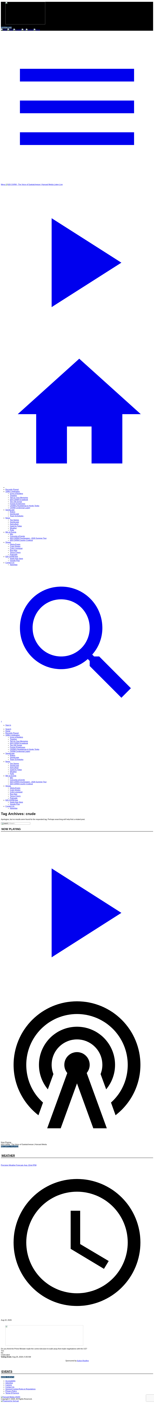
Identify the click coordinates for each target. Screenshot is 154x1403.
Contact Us (9, 563)
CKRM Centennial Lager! (20, 508)
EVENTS (6, 1371)
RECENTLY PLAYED (9, 1146)
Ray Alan (13, 550)
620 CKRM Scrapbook (19, 500)
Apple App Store (16, 559)
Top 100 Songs (16, 502)
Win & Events (10, 532)
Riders (12, 512)
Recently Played (12, 489)
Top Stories (14, 520)
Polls (12, 530)
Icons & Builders (16, 494)
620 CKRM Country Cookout (21, 540)
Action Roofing (83, 1361)
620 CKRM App (11, 557)
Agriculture (14, 524)
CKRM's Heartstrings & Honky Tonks (24, 506)
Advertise (13, 565)
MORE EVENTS (7, 1377)
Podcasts (13, 554)
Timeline (13, 496)
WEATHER (8, 1155)
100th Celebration (12, 492)
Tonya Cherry (15, 552)
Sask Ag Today (16, 526)
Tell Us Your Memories (19, 498)
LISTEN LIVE (6, 28)
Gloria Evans (15, 544)
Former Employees (17, 504)
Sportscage (10, 510)
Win (11, 534)
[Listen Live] (77, 911)
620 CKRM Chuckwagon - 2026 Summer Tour (28, 538)
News (7, 518)
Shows (8, 542)
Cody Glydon (15, 546)
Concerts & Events (17, 536)
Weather (13, 528)
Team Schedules (16, 516)
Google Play (15, 561)
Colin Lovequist (16, 548)
